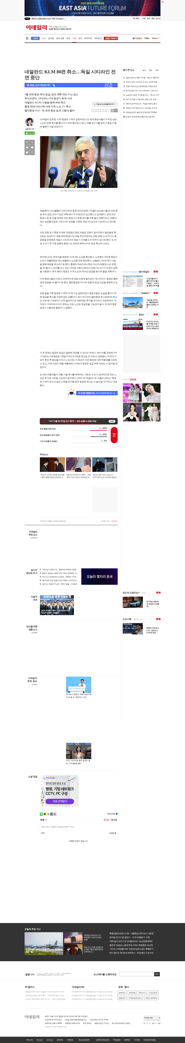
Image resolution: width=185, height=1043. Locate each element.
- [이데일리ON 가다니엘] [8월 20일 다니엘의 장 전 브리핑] (91, 995)
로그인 (158, 18)
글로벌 (51, 38)
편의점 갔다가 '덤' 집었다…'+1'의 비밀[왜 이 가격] (129, 937)
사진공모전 (153, 993)
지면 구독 (114, 521)
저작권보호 (116, 1040)
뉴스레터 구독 (105, 521)
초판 (152, 18)
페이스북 (27, 142)
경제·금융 (60, 38)
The (155, 38)
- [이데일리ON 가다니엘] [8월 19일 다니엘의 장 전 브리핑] (91, 999)
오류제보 (127, 1040)
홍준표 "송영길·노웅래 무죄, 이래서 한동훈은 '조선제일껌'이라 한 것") (66, 573)
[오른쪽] (72, 596)
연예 (157, 70)
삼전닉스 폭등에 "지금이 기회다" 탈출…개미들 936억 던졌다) (63, 584)
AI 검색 (35, 38)
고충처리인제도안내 (102, 1040)
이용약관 (70, 1040)
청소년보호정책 (84, 1040)
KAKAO (27, 152)
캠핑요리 (122, 998)
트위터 (32, 142)
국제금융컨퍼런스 (135, 998)
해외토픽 (88, 38)
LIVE (27, 19)
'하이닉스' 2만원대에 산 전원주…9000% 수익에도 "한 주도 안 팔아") (65, 577)
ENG (137, 18)
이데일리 (48, 27)
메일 (27, 147)
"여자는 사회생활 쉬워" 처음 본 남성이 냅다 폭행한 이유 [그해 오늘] (136, 949)
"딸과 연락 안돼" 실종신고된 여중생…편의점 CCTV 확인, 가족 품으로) (66, 580)
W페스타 (142, 993)
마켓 (147, 38)
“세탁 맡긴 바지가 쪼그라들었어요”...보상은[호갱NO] (130, 941)
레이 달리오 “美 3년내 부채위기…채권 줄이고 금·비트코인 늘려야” (136, 953)
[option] (72, 18)
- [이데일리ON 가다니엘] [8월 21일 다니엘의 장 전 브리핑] (91, 992)
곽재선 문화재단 (151, 998)
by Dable (34, 633)
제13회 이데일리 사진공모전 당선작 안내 (51, 974)
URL (32, 152)
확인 (157, 974)
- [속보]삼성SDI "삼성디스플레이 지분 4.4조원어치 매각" (44, 992)
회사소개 (30, 1040)
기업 (74, 38)
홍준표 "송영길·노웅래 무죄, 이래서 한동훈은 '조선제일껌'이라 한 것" (137, 945)
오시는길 (50, 1040)
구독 (143, 18)
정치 (80, 38)
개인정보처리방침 (149, 1040)
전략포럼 (132, 993)
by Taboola (33, 538)
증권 (68, 38)
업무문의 (60, 1040)
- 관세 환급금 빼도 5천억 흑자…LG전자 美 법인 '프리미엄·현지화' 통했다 (46, 995)
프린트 (32, 147)
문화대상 (122, 993)
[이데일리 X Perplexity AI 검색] (71, 85)
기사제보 (137, 1040)
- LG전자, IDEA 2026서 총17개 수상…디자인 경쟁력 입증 (45, 999)
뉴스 (144, 70)
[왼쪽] (70, 596)
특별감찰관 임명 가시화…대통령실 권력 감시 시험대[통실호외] (134, 933)
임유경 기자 (29, 129)
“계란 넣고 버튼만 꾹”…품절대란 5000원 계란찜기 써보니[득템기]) (64, 570)
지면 (148, 18)
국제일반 (98, 38)
